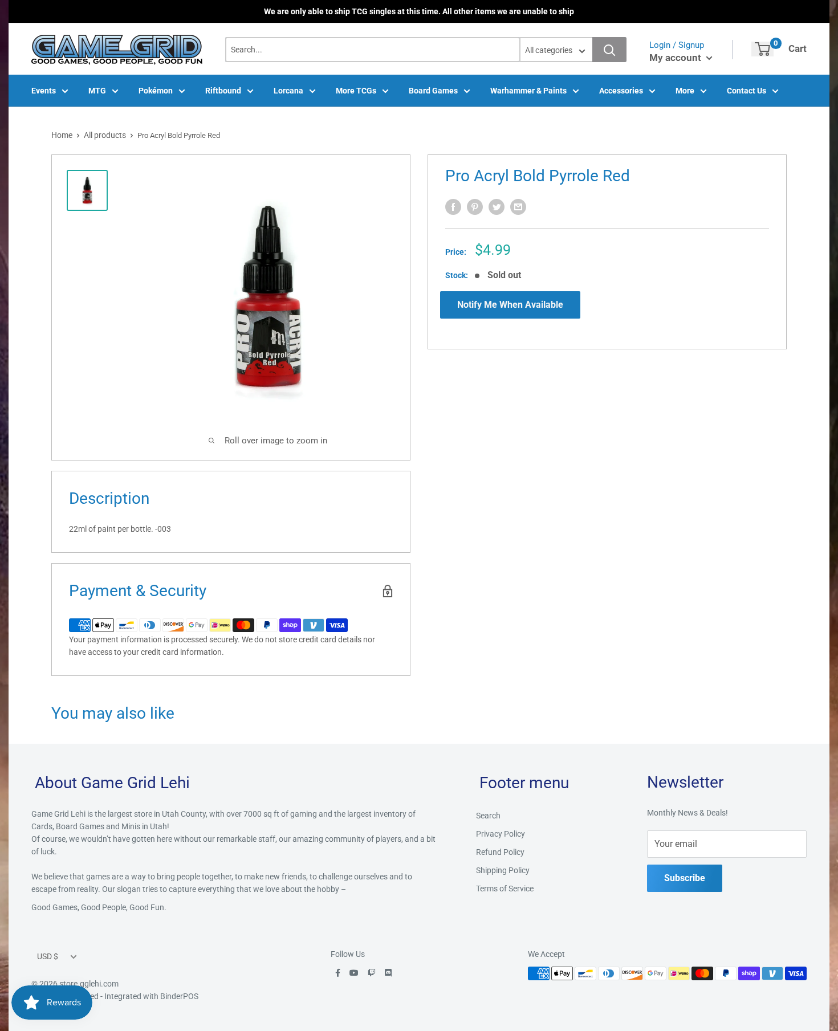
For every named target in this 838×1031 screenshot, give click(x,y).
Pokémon (156, 90)
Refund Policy (500, 852)
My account (676, 57)
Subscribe (684, 878)
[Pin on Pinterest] (475, 207)
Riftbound (223, 90)
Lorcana (288, 90)
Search (488, 815)
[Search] (609, 49)
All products (105, 135)
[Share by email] (518, 207)
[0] (762, 49)
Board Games (433, 90)
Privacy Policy (500, 833)
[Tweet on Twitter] (497, 207)
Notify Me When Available (510, 304)
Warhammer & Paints (528, 90)
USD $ (47, 956)
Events (43, 90)
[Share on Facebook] (453, 207)
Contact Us (746, 90)
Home (61, 135)
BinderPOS (179, 996)
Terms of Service (505, 888)
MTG (97, 90)
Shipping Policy (503, 870)
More (685, 90)
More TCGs (356, 90)
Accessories (621, 90)
